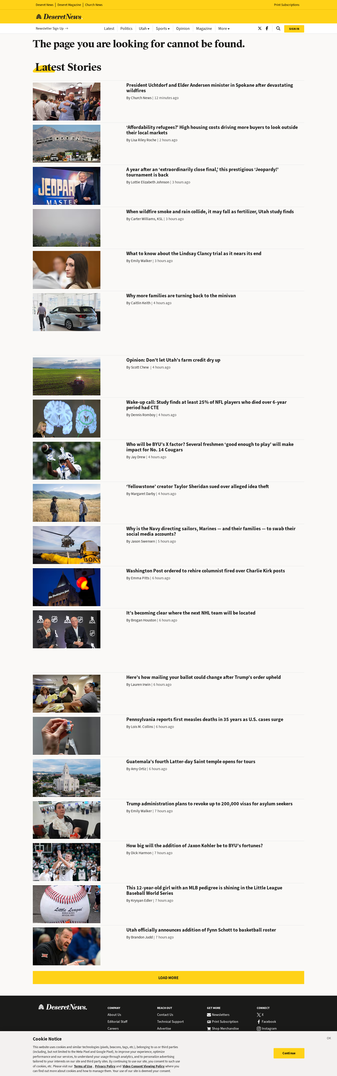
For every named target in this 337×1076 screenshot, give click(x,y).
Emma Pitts (140, 578)
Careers (113, 1029)
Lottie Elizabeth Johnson (150, 182)
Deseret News (44, 5)
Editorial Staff (117, 1022)
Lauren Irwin (140, 684)
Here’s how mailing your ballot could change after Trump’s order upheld (203, 677)
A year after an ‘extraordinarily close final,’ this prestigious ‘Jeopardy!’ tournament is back (202, 172)
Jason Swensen (143, 541)
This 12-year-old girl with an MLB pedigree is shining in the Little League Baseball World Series (204, 890)
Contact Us (165, 1015)
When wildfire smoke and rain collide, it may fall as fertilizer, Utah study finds (210, 211)
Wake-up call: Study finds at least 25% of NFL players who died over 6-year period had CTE (206, 405)
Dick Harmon (141, 852)
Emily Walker (141, 260)
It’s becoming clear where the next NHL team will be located (190, 613)
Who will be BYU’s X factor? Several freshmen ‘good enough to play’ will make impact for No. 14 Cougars (210, 447)
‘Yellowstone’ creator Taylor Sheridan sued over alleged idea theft (197, 486)
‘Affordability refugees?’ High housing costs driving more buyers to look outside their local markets (212, 130)
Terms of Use (83, 1066)
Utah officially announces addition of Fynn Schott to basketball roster (201, 930)
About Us (114, 1015)
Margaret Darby (143, 493)
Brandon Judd (142, 937)
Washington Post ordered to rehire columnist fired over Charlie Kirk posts (205, 570)
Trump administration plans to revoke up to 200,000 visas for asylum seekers (209, 803)
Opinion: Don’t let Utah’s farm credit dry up (173, 360)
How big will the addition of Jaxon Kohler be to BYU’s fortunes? (194, 845)
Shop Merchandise (225, 1029)
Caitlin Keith (140, 302)
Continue (289, 1053)
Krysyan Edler (141, 900)
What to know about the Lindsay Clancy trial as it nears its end (193, 253)
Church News (93, 5)
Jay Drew (138, 457)
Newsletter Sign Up (50, 28)
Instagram (269, 1029)
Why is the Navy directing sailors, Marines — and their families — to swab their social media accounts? (211, 531)
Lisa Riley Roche (143, 140)
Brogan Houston (143, 620)
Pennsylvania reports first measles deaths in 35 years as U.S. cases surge (204, 719)
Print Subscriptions (286, 5)
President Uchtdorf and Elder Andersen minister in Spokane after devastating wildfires (209, 88)
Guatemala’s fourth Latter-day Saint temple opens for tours (190, 761)
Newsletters (220, 1015)
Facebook (269, 1022)
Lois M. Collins (142, 726)
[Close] (329, 1039)
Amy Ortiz (138, 768)
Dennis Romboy (143, 414)
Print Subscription (225, 1022)
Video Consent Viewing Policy (144, 1066)
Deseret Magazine (69, 5)
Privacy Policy (105, 1066)
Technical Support (170, 1022)
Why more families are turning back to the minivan (181, 295)
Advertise (164, 1029)
